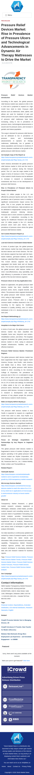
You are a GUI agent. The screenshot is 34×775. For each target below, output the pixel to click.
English (10, 610)
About (9, 766)
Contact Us (16, 766)
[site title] (17, 738)
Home (4, 766)
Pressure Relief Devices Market (15, 557)
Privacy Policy (26, 766)
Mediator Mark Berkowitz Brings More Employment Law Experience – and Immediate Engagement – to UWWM (16, 636)
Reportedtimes (18, 605)
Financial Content (7, 605)
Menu (10, 15)
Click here (26, 660)
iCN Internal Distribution (17, 607)
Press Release (5, 21)
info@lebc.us (26, 762)
